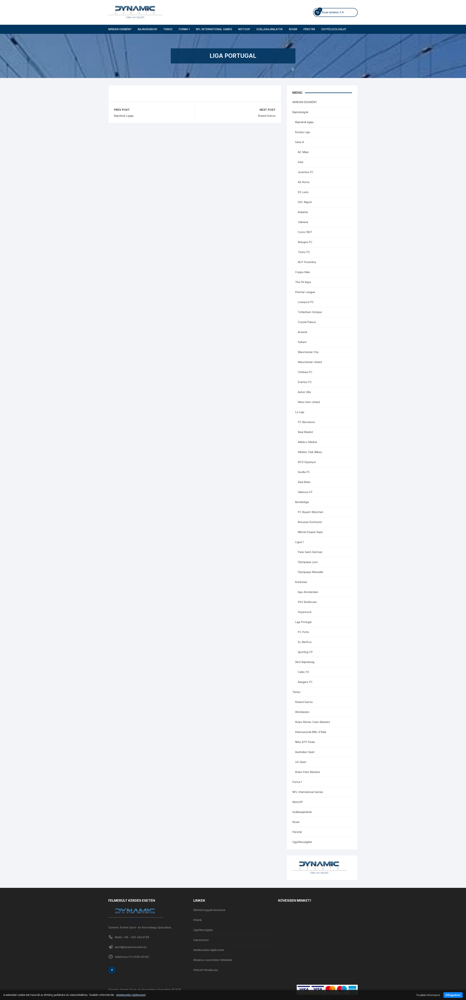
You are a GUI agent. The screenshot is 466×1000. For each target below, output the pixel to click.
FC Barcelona (306, 422)
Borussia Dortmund (310, 522)
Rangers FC (305, 682)
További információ (428, 995)
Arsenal (302, 332)
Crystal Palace (307, 322)
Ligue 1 (299, 542)
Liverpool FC (306, 302)
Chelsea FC (305, 372)
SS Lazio (303, 192)
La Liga (299, 412)
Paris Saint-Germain (310, 552)
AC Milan (303, 152)
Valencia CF (305, 492)
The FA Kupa (303, 282)
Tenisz (168, 29)
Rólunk (197, 920)
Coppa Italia (302, 272)
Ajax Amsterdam (308, 592)
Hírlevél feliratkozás (205, 970)
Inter (300, 162)
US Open (300, 762)
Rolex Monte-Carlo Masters (312, 722)
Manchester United (310, 362)
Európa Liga (302, 132)
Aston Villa (304, 392)
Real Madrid (305, 432)
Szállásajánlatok (269, 29)
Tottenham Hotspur (310, 312)
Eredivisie (301, 582)
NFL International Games (214, 29)
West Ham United (309, 402)
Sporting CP (305, 652)
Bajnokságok (147, 29)
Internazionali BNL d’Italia (310, 732)
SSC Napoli (305, 202)
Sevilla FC (304, 472)
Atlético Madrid (307, 442)
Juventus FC (305, 172)
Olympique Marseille (310, 572)
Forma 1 (184, 29)
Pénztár (309, 29)
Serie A (299, 142)
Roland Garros (267, 115)
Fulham (302, 342)
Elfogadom (453, 995)
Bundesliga (302, 502)
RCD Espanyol (307, 462)
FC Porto (303, 632)
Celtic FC (303, 672)
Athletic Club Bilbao (310, 452)
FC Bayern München (310, 512)
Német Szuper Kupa (310, 532)
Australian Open (305, 752)
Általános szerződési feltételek (212, 960)
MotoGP (244, 29)
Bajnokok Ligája (123, 115)
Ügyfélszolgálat (333, 29)
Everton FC (305, 382)
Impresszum (201, 940)
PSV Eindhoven (307, 602)
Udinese (303, 222)
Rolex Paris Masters (307, 772)
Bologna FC (305, 242)
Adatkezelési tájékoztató (208, 950)
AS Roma (303, 182)
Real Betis (304, 482)
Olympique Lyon (308, 562)
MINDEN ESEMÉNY (120, 29)
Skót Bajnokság (304, 662)
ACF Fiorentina (307, 262)
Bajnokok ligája (304, 122)
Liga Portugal (303, 622)
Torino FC (304, 252)
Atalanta (303, 212)
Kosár (293, 29)
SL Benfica (304, 642)
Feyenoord (304, 612)
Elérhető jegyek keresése (209, 910)
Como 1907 (305, 232)
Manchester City (308, 352)
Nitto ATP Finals (305, 742)
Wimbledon (302, 712)
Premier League (305, 292)
